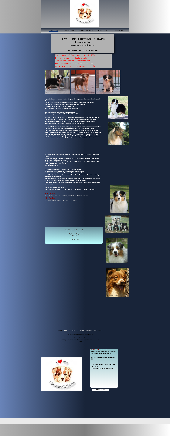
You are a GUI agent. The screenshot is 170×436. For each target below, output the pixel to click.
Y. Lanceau (80, 330)
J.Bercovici (89, 330)
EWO (65, 330)
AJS (95, 330)
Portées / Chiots (87, 63)
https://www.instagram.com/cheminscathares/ (61, 200)
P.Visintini (72, 330)
